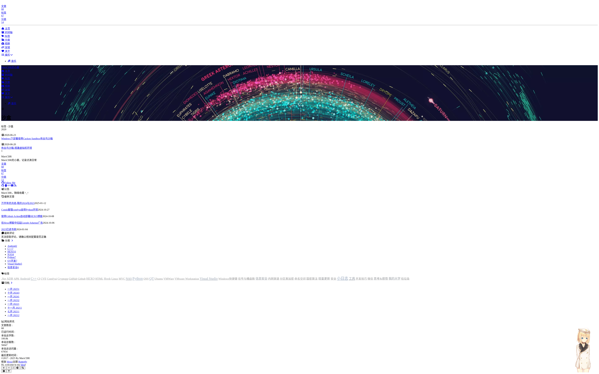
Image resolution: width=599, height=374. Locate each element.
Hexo (9, 361)
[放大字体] (3, 367)
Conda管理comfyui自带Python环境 (19, 209)
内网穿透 (273, 278)
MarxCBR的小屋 (10, 67)
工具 (352, 278)
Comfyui (52, 278)
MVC (122, 278)
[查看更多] (12, 240)
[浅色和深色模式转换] (17, 367)
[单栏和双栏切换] (22, 367)
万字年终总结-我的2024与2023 (17, 203)
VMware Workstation (187, 278)
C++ (34, 278)
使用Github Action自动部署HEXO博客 (21, 216)
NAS (129, 278)
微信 (370, 278)
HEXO (90, 278)
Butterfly (22, 361)
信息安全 (261, 278)
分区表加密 (287, 278)
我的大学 (394, 278)
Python (137, 278)
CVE (43, 278)
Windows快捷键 (227, 278)
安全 (333, 278)
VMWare (168, 278)
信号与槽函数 (246, 278)
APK (16, 278)
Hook (107, 278)
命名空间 (300, 278)
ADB (10, 278)
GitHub (73, 278)
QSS (146, 278)
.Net (3, 278)
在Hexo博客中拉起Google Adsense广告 (22, 222)
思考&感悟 (381, 278)
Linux (114, 278)
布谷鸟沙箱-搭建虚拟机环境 (16, 148)
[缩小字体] (9, 367)
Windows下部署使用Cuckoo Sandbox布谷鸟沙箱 (27, 138)
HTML (99, 278)
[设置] (3, 371)
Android (25, 278)
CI (38, 278)
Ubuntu (158, 278)
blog (23, 364)
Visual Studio (209, 278)
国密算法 (312, 278)
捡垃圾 (405, 278)
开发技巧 (361, 278)
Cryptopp (63, 278)
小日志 (342, 278)
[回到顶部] (9, 371)
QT (151, 278)
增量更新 (324, 278)
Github (82, 278)
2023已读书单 (8, 229)
